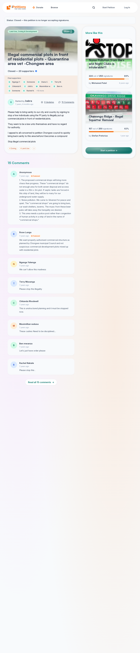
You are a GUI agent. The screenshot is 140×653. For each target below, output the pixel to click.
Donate (39, 7)
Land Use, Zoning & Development (23, 31)
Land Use (24, 148)
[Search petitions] (93, 7)
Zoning (12, 148)
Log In (127, 7)
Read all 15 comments (41, 382)
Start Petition (108, 7)
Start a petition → (108, 150)
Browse (54, 7)
